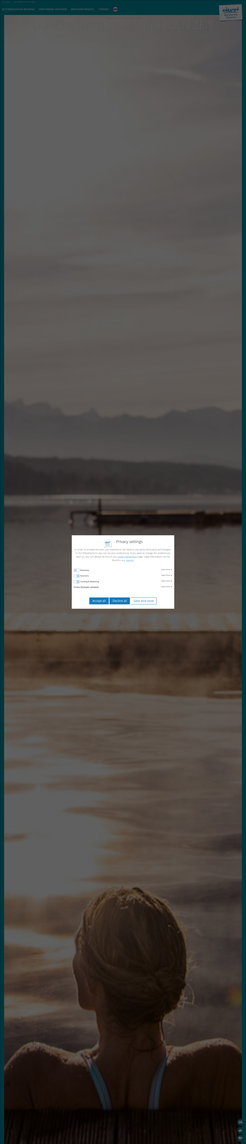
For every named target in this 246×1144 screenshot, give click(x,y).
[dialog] (123, 572)
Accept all (99, 601)
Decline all (120, 601)
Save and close (144, 601)
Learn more (165, 569)
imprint (130, 560)
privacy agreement (127, 556)
